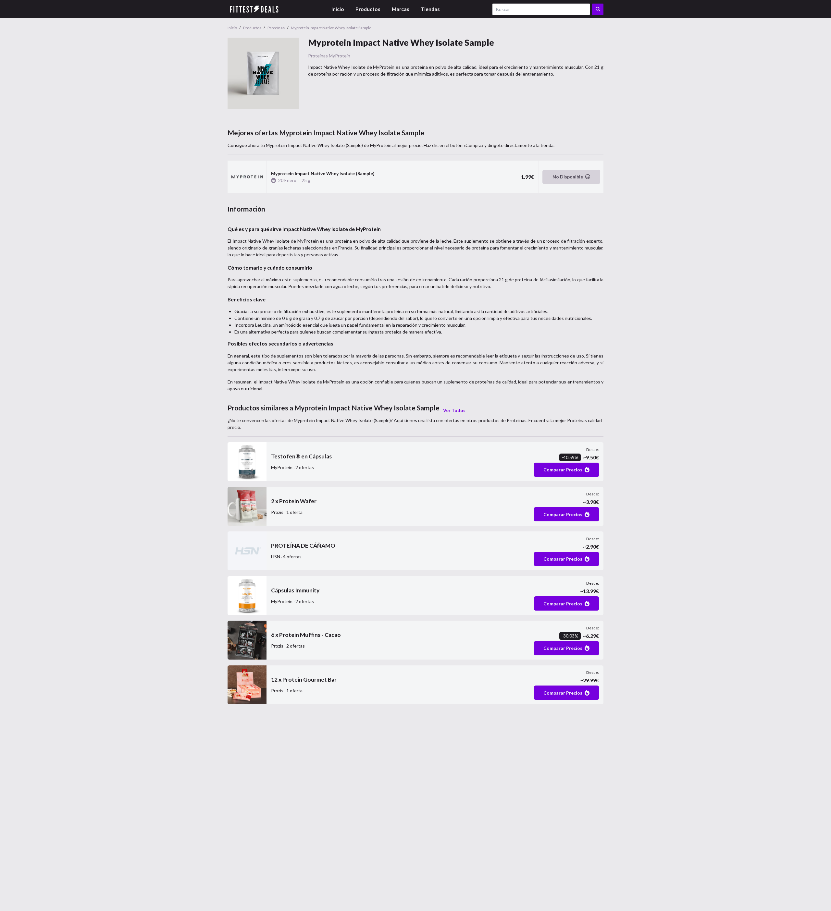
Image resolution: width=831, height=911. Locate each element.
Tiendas (430, 9)
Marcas (400, 9)
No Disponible (567, 176)
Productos (367, 9)
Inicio (337, 9)
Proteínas (318, 55)
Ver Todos (454, 410)
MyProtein (339, 55)
